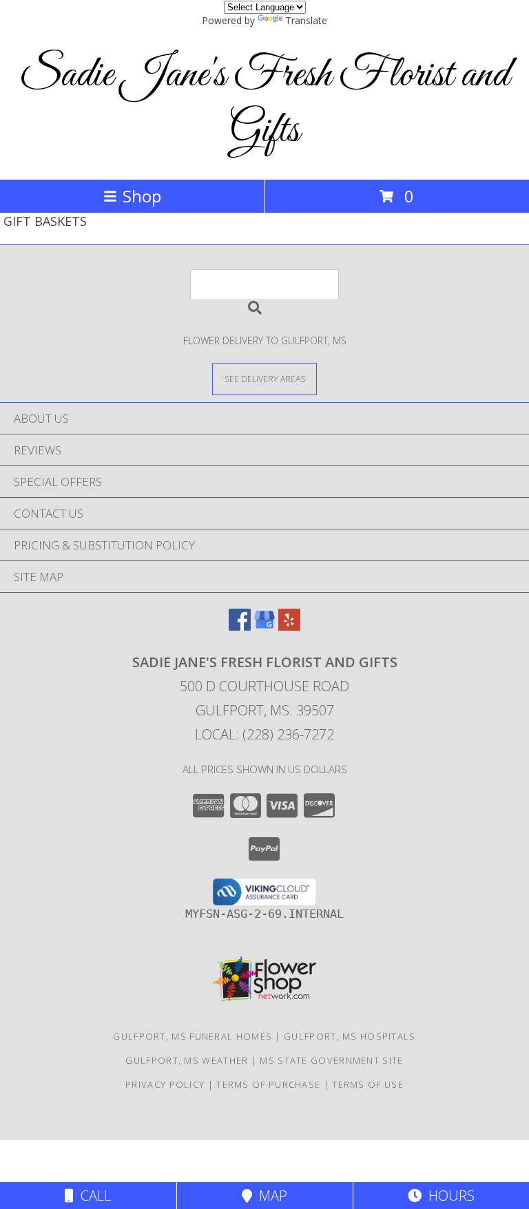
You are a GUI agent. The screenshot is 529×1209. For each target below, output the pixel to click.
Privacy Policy (165, 1084)
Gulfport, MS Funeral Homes (192, 1036)
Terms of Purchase (268, 1084)
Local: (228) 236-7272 (264, 734)
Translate (306, 20)
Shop (142, 196)
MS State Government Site (331, 1060)
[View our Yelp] (289, 626)
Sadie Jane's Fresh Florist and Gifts (264, 103)
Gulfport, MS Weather (186, 1060)
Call (92, 1195)
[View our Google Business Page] (264, 626)
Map (269, 1195)
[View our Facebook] (240, 626)
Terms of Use (368, 1084)
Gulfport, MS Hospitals (350, 1036)
